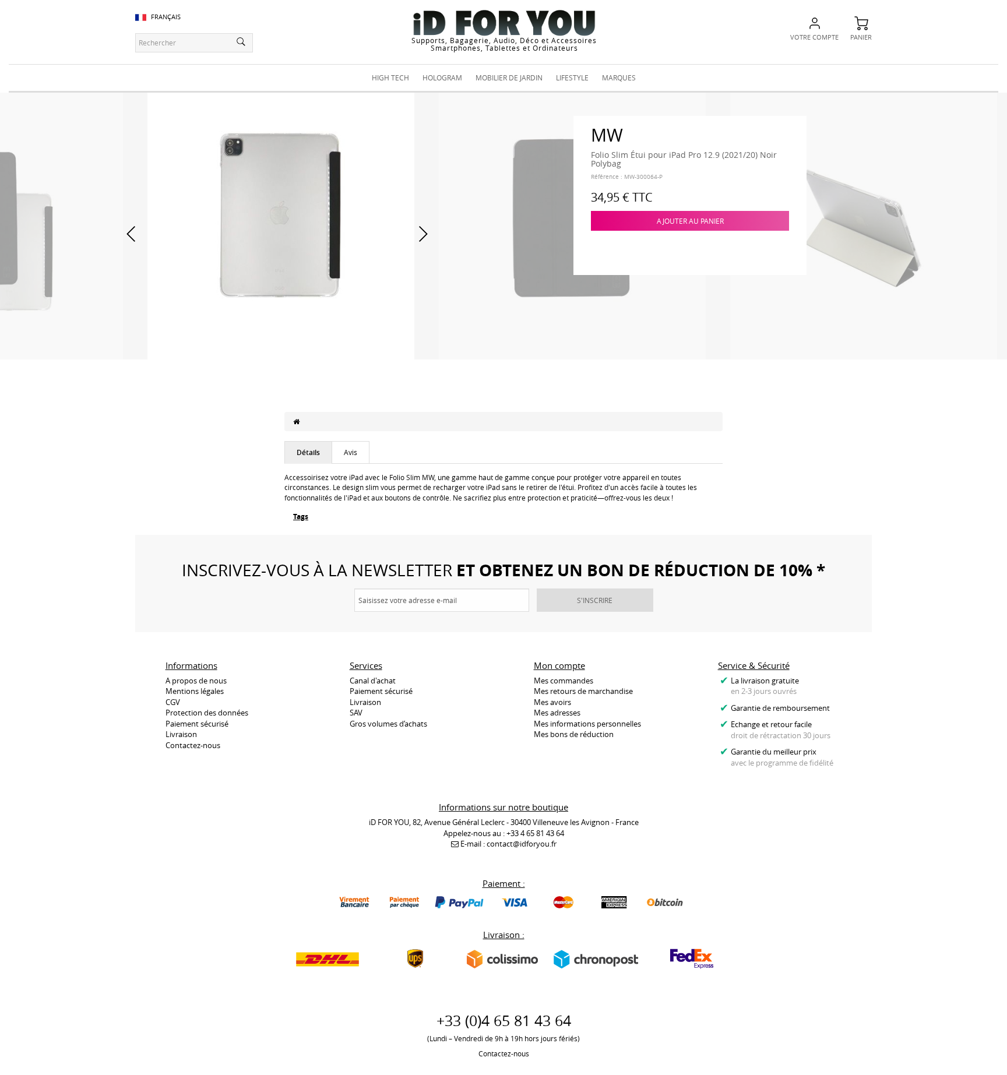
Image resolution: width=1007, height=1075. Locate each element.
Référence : (606, 177)
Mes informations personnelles (587, 723)
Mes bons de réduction (574, 734)
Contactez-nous (193, 745)
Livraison (181, 734)
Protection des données (207, 712)
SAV (356, 712)
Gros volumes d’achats (388, 723)
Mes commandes (563, 680)
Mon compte (559, 665)
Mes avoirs (552, 702)
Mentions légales (195, 691)
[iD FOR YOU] (504, 23)
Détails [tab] (308, 452)
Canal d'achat (373, 680)
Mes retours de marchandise (583, 691)
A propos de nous (196, 680)
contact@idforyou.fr (522, 843)
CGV (173, 702)
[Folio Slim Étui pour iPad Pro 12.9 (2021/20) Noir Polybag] (280, 225)
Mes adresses (557, 712)
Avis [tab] (350, 452)
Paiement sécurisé (197, 723)
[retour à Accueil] (296, 421)
